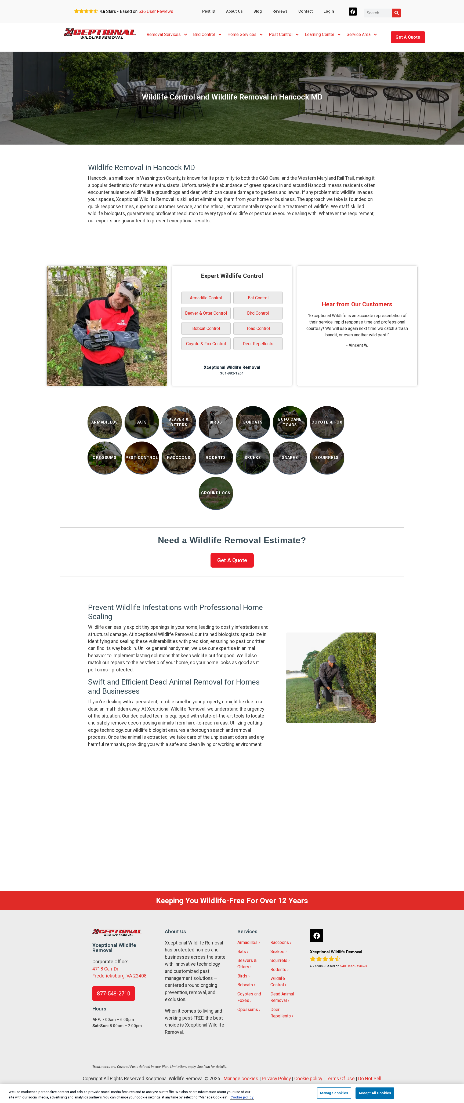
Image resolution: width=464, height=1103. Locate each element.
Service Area (359, 34)
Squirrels (278, 960)
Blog (257, 11)
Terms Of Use (340, 1078)
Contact (305, 11)
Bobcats (245, 984)
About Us (234, 11)
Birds (242, 976)
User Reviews (156, 11)
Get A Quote (408, 37)
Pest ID (208, 11)
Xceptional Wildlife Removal (232, 367)
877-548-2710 (113, 993)
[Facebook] (353, 12)
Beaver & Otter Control (206, 313)
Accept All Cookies (374, 1093)
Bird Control (204, 34)
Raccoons (279, 942)
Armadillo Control (206, 297)
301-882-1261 (232, 373)
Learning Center (319, 34)
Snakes (277, 951)
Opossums (247, 1009)
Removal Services (164, 34)
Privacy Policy (276, 1078)
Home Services (241, 34)
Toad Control (258, 328)
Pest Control (280, 34)
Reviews (280, 11)
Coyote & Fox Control (206, 343)
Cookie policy (308, 1078)
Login (329, 11)
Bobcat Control (206, 328)
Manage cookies (241, 1078)
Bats (241, 951)
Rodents (278, 969)
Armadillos (247, 942)
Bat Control (258, 297)
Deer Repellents (258, 343)
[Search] (396, 13)
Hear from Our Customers (357, 304)
